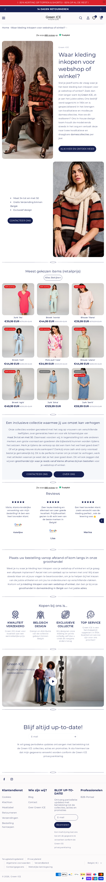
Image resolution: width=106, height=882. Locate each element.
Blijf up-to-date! (64, 792)
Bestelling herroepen (8, 825)
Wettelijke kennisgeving (40, 867)
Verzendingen (10, 818)
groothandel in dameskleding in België (41, 588)
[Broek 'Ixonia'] (53, 299)
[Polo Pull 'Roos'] (53, 342)
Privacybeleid (34, 859)
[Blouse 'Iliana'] (88, 299)
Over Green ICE (37, 807)
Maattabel (8, 807)
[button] (5, 18)
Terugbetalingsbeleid (12, 859)
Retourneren (9, 812)
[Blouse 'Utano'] (88, 342)
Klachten (7, 802)
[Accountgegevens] (88, 18)
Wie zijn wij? (37, 790)
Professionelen (92, 790)
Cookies (6, 797)
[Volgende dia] (101, 9)
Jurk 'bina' (53, 402)
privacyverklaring (62, 847)
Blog (31, 797)
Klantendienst (12, 790)
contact (57, 572)
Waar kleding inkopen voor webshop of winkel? (38, 27)
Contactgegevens (15, 867)
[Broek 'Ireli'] (18, 342)
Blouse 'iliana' (88, 317)
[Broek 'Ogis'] (18, 384)
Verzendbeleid (42, 863)
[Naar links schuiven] (4, 520)
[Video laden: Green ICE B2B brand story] (53, 681)
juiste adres (80, 588)
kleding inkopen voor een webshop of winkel (49, 584)
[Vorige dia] (5, 9)
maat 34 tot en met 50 (20, 437)
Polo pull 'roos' (53, 360)
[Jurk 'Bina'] (53, 384)
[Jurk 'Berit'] (88, 384)
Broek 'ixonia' (53, 317)
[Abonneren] (75, 737)
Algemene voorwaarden (18, 863)
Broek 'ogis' (18, 402)
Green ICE (87, 95)
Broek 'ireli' (18, 360)
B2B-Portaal (87, 797)
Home (5, 27)
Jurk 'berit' (87, 402)
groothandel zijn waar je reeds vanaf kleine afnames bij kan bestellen (54, 461)
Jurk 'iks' (18, 317)
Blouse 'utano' (87, 360)
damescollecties (80, 134)
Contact (32, 802)
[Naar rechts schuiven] (101, 520)
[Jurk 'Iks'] (18, 299)
